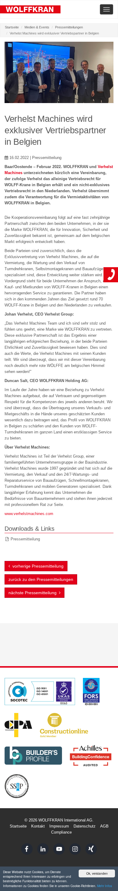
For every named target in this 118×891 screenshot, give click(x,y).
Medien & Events (37, 27)
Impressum (59, 826)
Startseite (12, 27)
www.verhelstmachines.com (29, 513)
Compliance (61, 832)
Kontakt (38, 826)
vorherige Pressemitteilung (37, 566)
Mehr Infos (104, 885)
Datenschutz (85, 826)
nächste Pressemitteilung (33, 592)
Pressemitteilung (25, 539)
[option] (59, 72)
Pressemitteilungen (69, 27)
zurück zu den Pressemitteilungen (40, 579)
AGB (104, 826)
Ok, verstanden (97, 873)
